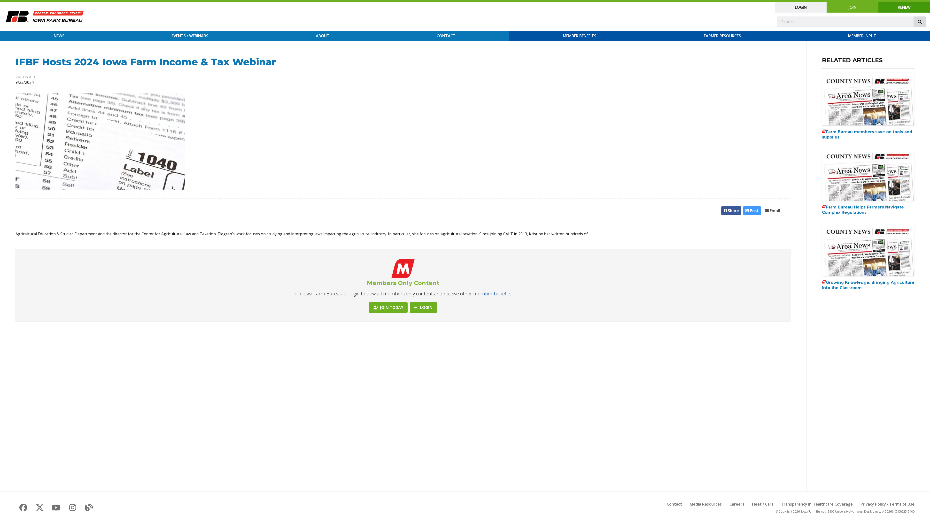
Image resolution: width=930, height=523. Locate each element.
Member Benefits (579, 35)
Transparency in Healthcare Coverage (817, 504)
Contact (446, 35)
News (59, 35)
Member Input (862, 35)
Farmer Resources (722, 35)
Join (853, 7)
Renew (904, 7)
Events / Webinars (190, 35)
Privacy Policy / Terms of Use (887, 504)
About (322, 35)
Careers (736, 504)
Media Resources (706, 504)
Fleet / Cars (762, 504)
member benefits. (493, 293)
